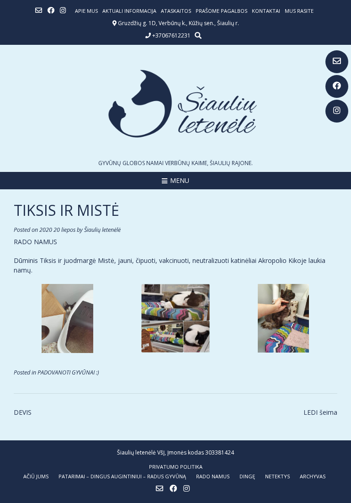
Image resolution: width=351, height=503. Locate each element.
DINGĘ (247, 476)
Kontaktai (266, 10)
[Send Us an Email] (336, 61)
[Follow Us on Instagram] (336, 111)
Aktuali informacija (129, 10)
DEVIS (23, 412)
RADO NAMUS (212, 476)
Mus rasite (299, 10)
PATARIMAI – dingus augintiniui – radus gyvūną (122, 476)
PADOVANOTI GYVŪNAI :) (68, 372)
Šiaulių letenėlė (102, 230)
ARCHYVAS (312, 476)
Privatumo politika (175, 466)
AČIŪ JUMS (35, 476)
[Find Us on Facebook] (336, 86)
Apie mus (86, 10)
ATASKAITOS (176, 10)
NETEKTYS (277, 476)
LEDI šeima (320, 412)
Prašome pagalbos (221, 10)
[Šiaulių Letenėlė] (175, 103)
